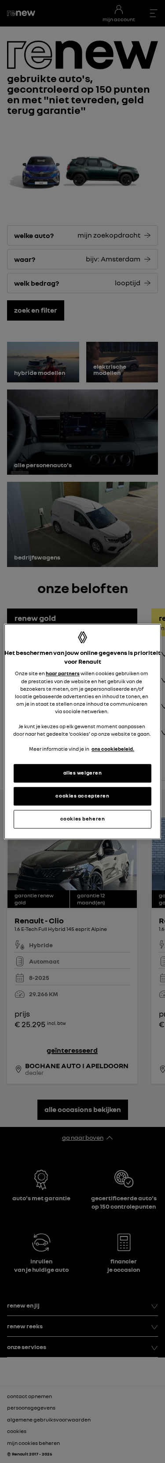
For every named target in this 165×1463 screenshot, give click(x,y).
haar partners (63, 674)
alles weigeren (82, 773)
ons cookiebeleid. (113, 749)
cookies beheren (82, 819)
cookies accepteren (82, 796)
